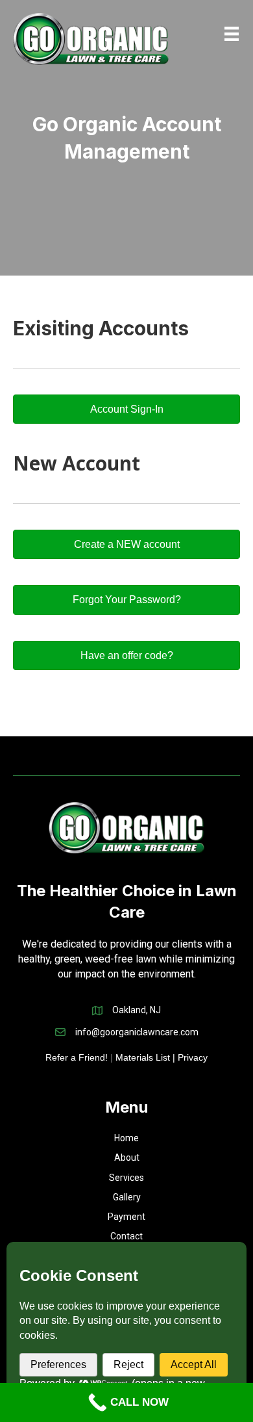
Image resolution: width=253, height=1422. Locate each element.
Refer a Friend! (76, 1057)
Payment (126, 1216)
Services (126, 1177)
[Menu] (231, 34)
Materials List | (146, 1057)
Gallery (127, 1197)
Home (126, 1138)
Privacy (193, 1057)
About (126, 1157)
